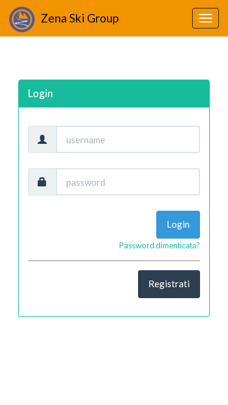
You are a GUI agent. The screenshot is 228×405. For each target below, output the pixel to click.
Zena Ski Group (80, 18)
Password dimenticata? (159, 245)
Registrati (169, 283)
